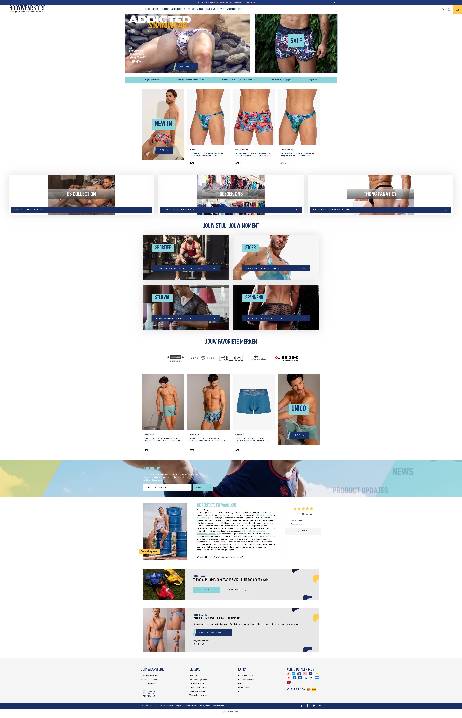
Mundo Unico (149, 435)
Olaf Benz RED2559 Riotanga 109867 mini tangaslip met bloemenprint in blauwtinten (206, 154)
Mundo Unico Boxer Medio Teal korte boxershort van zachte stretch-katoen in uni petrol (252, 440)
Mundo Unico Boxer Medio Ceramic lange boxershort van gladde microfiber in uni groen (162, 439)
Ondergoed (165, 9)
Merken (155, 9)
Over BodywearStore (150, 675)
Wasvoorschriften (245, 687)
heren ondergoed (264, 515)
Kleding (187, 9)
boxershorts (249, 531)
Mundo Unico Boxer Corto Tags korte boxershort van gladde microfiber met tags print (208, 439)
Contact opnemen (148, 683)
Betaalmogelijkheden (198, 679)
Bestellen (193, 675)
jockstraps (214, 533)
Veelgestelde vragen (198, 695)
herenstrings (202, 533)
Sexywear (220, 9)
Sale (240, 9)
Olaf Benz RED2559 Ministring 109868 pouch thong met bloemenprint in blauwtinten (297, 154)
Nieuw (147, 9)
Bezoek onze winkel (149, 679)
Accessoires (231, 9)
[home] (27, 11)
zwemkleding (203, 518)
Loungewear (210, 9)
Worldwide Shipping (197, 691)
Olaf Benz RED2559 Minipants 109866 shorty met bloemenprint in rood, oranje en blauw (252, 154)
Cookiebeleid (218, 705)
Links (240, 691)
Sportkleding (197, 9)
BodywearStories (245, 675)
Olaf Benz (193, 150)
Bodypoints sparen (246, 679)
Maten (241, 683)
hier (314, 50)
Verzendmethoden (197, 683)
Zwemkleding (176, 9)
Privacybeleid (204, 705)
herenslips (260, 531)
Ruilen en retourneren (198, 687)
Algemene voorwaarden (186, 705)
